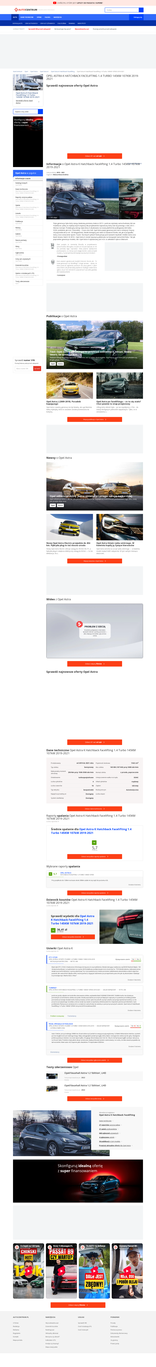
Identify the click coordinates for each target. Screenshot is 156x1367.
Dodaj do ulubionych (134, 163)
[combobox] (28, 111)
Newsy (18, 229)
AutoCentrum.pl (25, 10)
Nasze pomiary (21, 241)
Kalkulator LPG (51, 1340)
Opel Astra (20, 173)
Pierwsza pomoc (116, 1330)
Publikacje (19, 222)
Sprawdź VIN (82, 1323)
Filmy (18, 247)
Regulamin (16, 1333)
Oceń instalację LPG (85, 1326)
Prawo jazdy (115, 1343)
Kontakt (15, 1337)
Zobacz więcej (93, 664)
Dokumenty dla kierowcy (119, 1333)
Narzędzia (58, 17)
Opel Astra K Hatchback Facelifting (117, 1115)
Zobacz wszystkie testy (93, 1099)
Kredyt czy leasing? (52, 1343)
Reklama (16, 1330)
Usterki (26, 215)
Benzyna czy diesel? (53, 1337)
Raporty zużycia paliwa (26, 199)
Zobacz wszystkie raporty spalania (93, 893)
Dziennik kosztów (26, 267)
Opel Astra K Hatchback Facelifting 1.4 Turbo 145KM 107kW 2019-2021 (28, 95)
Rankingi (72, 23)
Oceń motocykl (83, 1330)
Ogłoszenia (61, 23)
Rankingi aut (50, 1330)
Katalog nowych (21, 184)
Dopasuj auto (17, 23)
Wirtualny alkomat (52, 1333)
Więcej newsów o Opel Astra (93, 561)
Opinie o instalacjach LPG (26, 275)
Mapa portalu (17, 1340)
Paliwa (47, 17)
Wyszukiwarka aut (52, 1323)
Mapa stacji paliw (51, 1347)
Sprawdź (37, 369)
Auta (15, 17)
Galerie (18, 235)
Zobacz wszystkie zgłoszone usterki (93, 1060)
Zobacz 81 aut (93, 156)
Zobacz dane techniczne (93, 809)
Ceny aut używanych (47, 23)
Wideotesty (82, 23)
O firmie (16, 1323)
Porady (113, 1323)
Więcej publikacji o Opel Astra (93, 419)
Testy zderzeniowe (22, 282)
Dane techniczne (26, 17)
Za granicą (114, 1340)
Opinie (39, 17)
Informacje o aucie (22, 178)
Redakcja (16, 1326)
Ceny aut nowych (31, 23)
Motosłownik (115, 1337)
